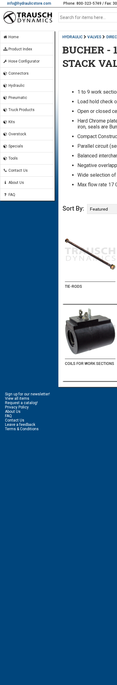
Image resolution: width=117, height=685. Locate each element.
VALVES (94, 37)
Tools (12, 158)
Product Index (19, 49)
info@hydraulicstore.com (29, 3)
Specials (15, 146)
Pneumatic (17, 98)
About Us (15, 182)
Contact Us (17, 170)
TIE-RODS (73, 286)
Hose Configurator (23, 61)
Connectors (18, 73)
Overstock (16, 134)
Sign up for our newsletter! (27, 394)
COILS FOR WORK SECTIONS (89, 363)
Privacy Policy (17, 407)
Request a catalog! (21, 403)
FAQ (11, 195)
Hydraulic (16, 85)
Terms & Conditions (22, 429)
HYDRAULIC (72, 37)
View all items (17, 398)
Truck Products (21, 110)
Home (13, 37)
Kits (11, 122)
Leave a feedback (20, 424)
